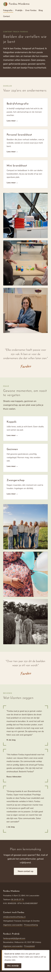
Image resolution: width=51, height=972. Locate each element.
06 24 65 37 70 (17, 899)
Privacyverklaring (31, 925)
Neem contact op (25, 871)
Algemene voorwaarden (13, 925)
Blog (41, 10)
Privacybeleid (29, 946)
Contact (6, 16)
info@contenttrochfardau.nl (14, 917)
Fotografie (7, 10)
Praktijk (18, 10)
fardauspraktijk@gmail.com (14, 938)
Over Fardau (30, 10)
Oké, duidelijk (13, 965)
